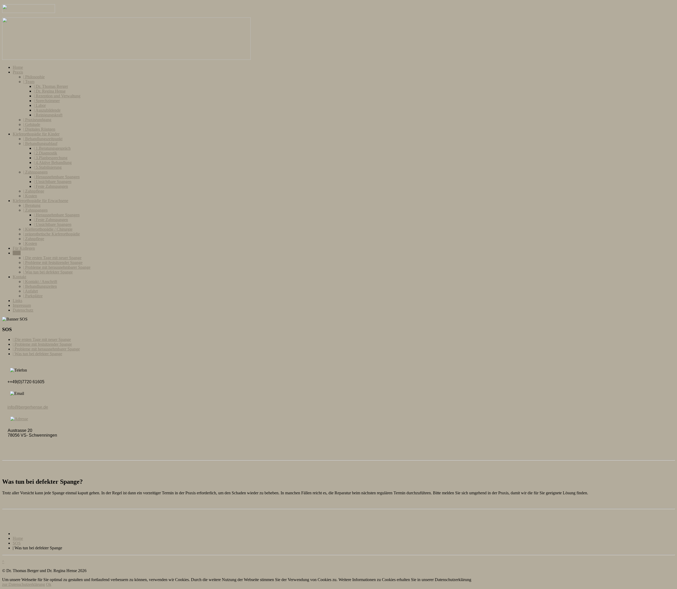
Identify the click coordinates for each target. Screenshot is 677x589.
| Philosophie (34, 77)
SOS (17, 253)
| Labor (40, 105)
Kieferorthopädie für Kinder (36, 134)
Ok (48, 584)
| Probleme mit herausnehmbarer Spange (56, 267)
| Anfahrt (30, 291)
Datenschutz (23, 310)
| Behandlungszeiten (40, 286)
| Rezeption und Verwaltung (57, 96)
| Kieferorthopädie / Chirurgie (47, 229)
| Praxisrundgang (37, 119)
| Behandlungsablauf (40, 143)
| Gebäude (31, 124)
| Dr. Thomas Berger (51, 86)
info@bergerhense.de (27, 407)
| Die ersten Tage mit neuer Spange (52, 257)
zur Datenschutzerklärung (23, 584)
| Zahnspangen (35, 172)
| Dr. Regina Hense (50, 91)
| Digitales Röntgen (39, 129)
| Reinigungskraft (48, 115)
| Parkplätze (33, 296)
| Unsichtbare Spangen (52, 181)
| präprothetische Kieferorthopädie (51, 234)
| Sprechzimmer (47, 100)
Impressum (22, 305)
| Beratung (31, 205)
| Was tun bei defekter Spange (48, 272)
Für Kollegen (24, 248)
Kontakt (19, 277)
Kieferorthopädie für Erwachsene (40, 200)
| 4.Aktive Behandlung (53, 162)
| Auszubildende (47, 110)
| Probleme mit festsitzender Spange (53, 262)
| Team (28, 81)
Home (18, 67)
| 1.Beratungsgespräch (52, 148)
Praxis (18, 72)
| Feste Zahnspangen (51, 186)
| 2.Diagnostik (45, 153)
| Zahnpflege (33, 191)
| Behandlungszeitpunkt (42, 138)
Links (17, 300)
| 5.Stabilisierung (48, 167)
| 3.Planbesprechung (50, 158)
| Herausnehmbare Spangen (57, 177)
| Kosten (30, 196)
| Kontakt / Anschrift (40, 281)
